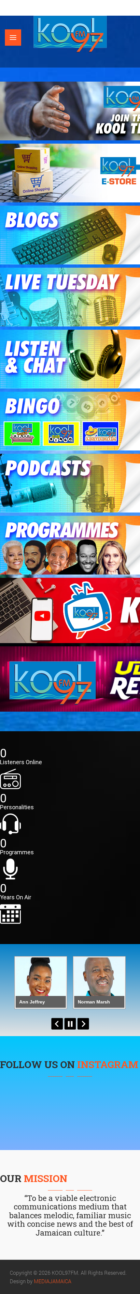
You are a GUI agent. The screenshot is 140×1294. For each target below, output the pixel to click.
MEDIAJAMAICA (52, 1281)
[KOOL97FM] (70, 33)
